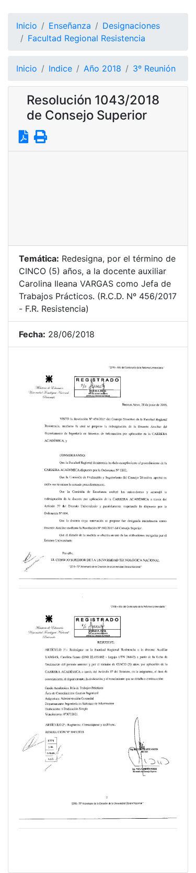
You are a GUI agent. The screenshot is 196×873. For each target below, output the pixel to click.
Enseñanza (70, 25)
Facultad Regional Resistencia (86, 38)
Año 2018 (102, 68)
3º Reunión (154, 68)
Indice (60, 68)
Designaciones (131, 25)
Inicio (26, 25)
